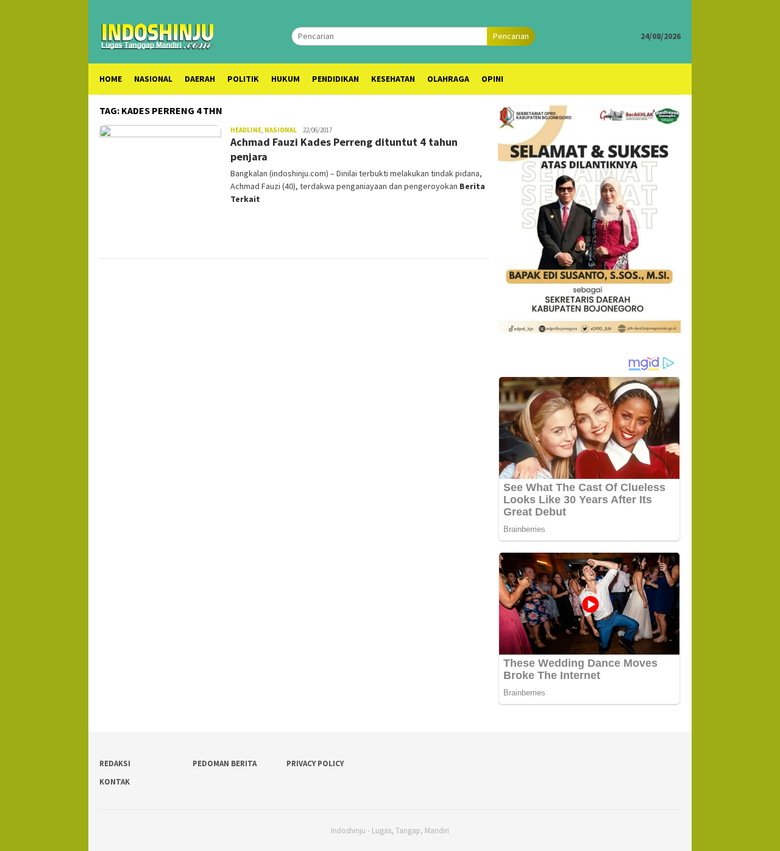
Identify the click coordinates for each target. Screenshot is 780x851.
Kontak (114, 782)
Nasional (280, 130)
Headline (245, 130)
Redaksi (114, 763)
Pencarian (511, 36)
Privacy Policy (315, 763)
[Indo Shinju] (157, 34)
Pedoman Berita (225, 763)
